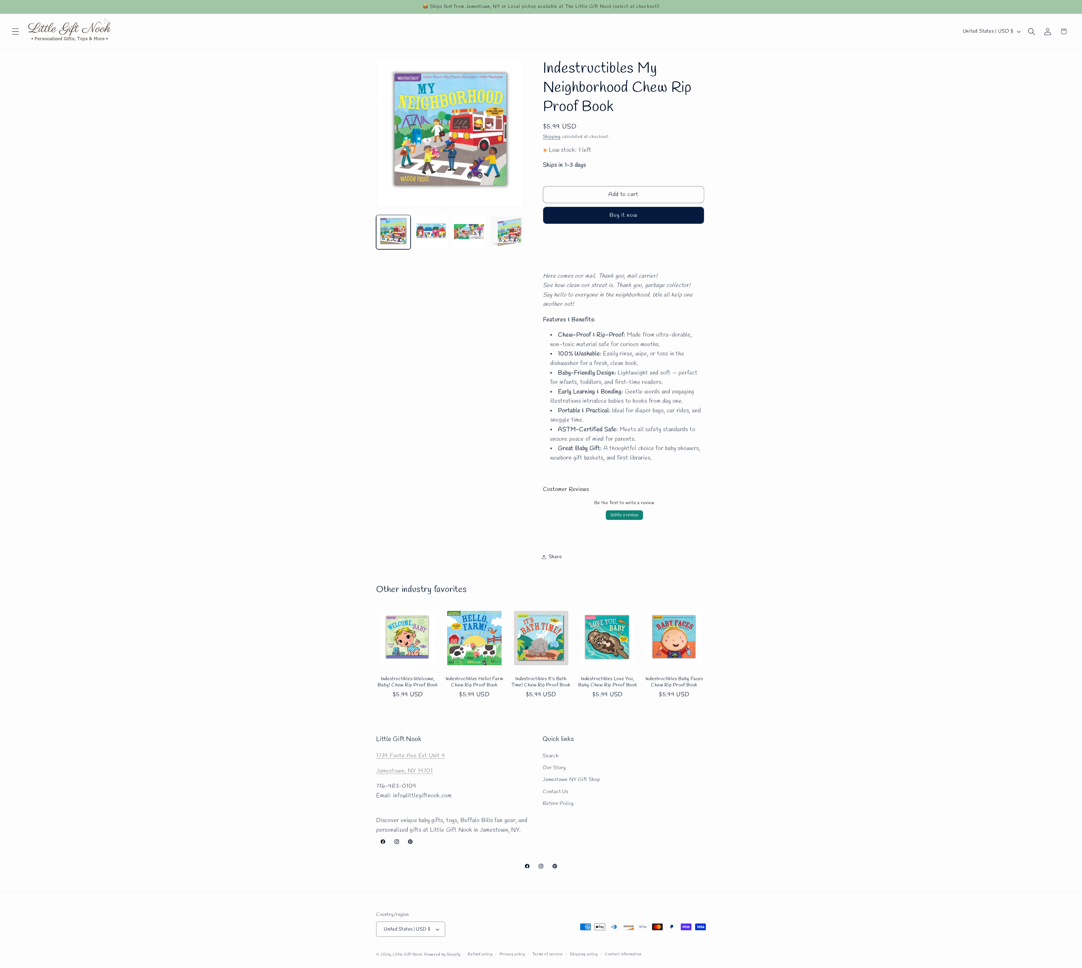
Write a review (624, 515)
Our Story (554, 767)
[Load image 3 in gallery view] (469, 232)
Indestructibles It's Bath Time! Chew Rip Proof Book (541, 682)
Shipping (551, 136)
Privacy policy (512, 954)
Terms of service (547, 954)
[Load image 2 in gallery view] (431, 232)
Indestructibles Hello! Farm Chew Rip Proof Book (474, 682)
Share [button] (555, 556)
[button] (15, 31)
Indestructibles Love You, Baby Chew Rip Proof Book (607, 682)
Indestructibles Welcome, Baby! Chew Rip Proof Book (408, 682)
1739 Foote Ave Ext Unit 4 (410, 755)
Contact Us (555, 791)
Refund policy (480, 954)
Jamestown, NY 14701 (404, 771)
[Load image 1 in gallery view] (393, 232)
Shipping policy (584, 954)
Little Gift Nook (408, 954)
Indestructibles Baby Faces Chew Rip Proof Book (674, 682)
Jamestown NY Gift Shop (571, 779)
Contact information (623, 954)
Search (551, 755)
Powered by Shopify (442, 954)
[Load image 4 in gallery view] (507, 232)
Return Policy (558, 803)
